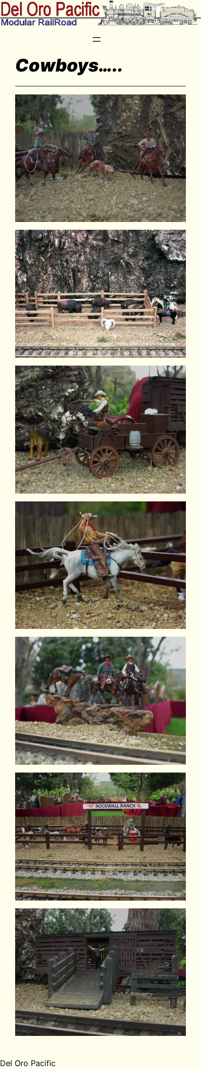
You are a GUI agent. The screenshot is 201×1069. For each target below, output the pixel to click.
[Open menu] (96, 39)
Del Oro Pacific (28, 1063)
